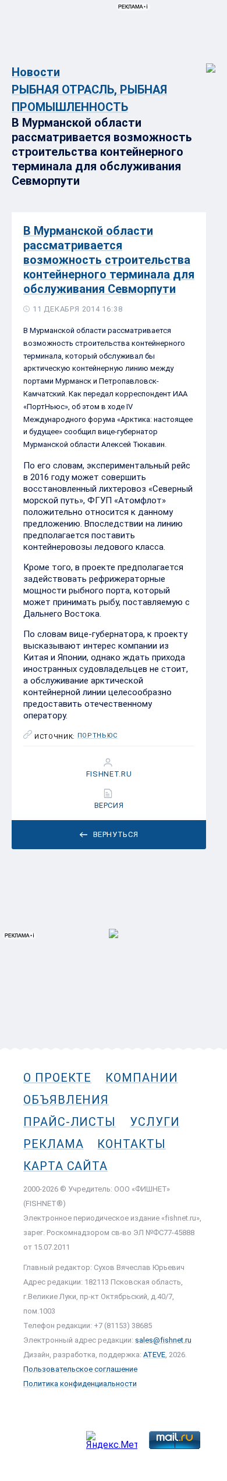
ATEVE (154, 1354)
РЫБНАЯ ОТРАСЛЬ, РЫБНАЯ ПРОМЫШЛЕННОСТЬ (89, 98)
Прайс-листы (69, 1121)
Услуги (155, 1121)
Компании (141, 1077)
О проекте (57, 1077)
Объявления (66, 1099)
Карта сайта (65, 1166)
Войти (202, 62)
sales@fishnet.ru (163, 1340)
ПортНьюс (97, 736)
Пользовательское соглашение (80, 1369)
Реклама (53, 1143)
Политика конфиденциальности (80, 1383)
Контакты (131, 1143)
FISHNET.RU (109, 774)
